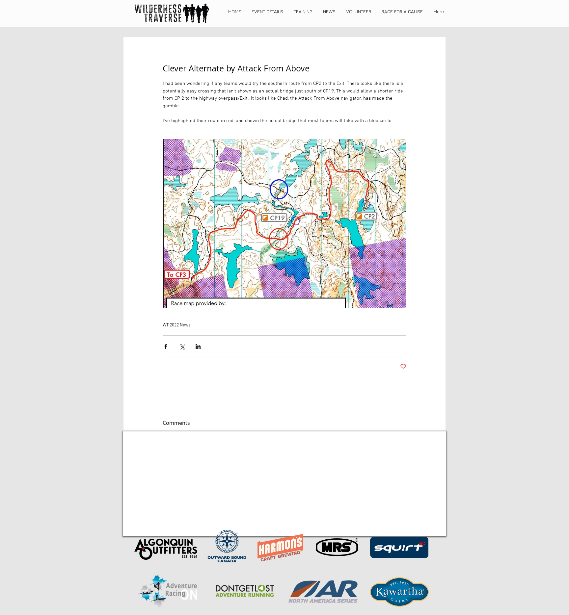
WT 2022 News (177, 325)
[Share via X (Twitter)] (182, 346)
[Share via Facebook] (166, 346)
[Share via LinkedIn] (198, 346)
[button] (267, 11)
